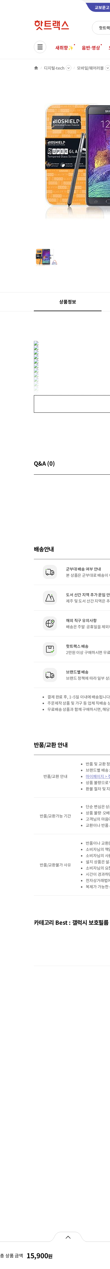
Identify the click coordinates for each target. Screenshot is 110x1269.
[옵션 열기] (68, 1237)
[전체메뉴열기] (40, 47)
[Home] (36, 68)
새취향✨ (64, 47)
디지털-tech (54, 68)
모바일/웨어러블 (90, 68)
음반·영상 (91, 47)
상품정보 (67, 301)
